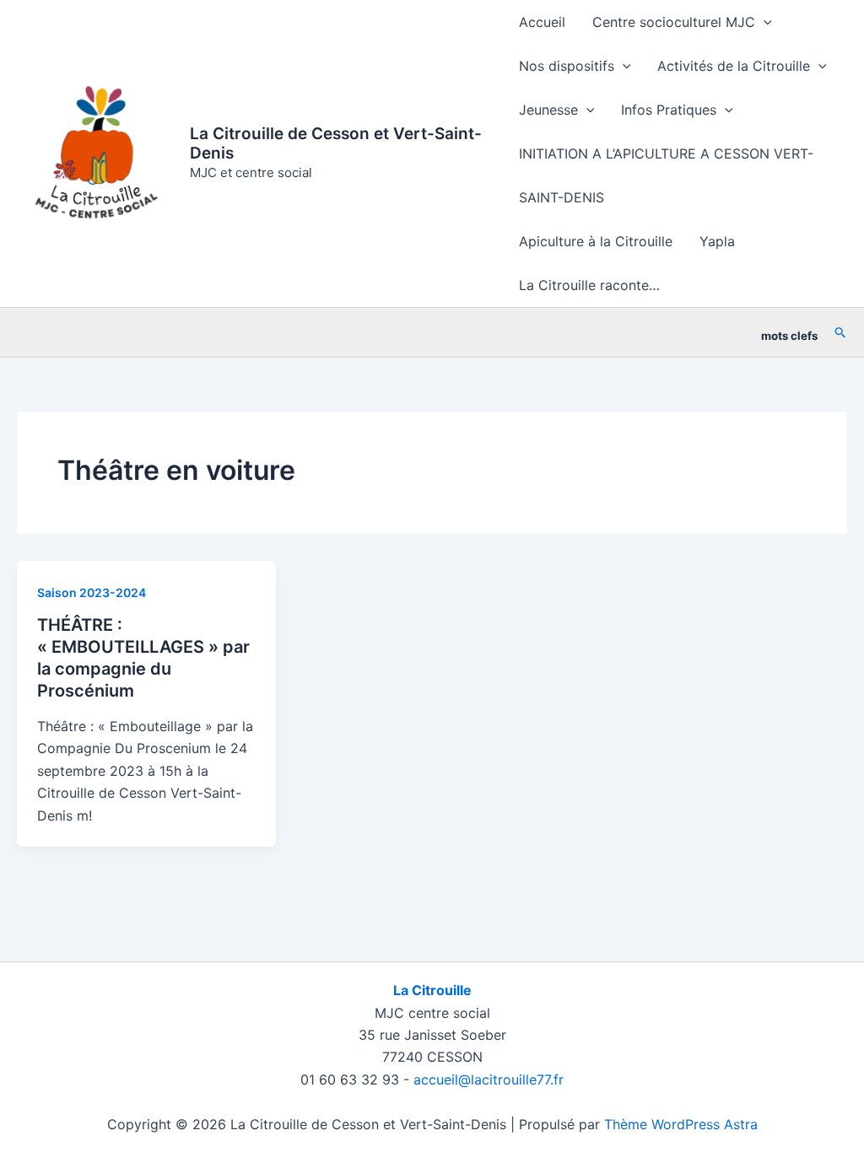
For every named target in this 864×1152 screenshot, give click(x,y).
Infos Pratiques (668, 109)
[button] (763, 22)
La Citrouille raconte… (589, 285)
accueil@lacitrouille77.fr (488, 1079)
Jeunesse (548, 109)
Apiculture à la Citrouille (595, 241)
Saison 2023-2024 (91, 592)
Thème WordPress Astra (681, 1124)
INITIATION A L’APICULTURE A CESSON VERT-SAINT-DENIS (666, 175)
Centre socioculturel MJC (673, 21)
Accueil (542, 21)
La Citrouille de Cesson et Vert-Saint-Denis (336, 143)
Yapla (717, 241)
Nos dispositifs (566, 65)
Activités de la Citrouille (733, 65)
